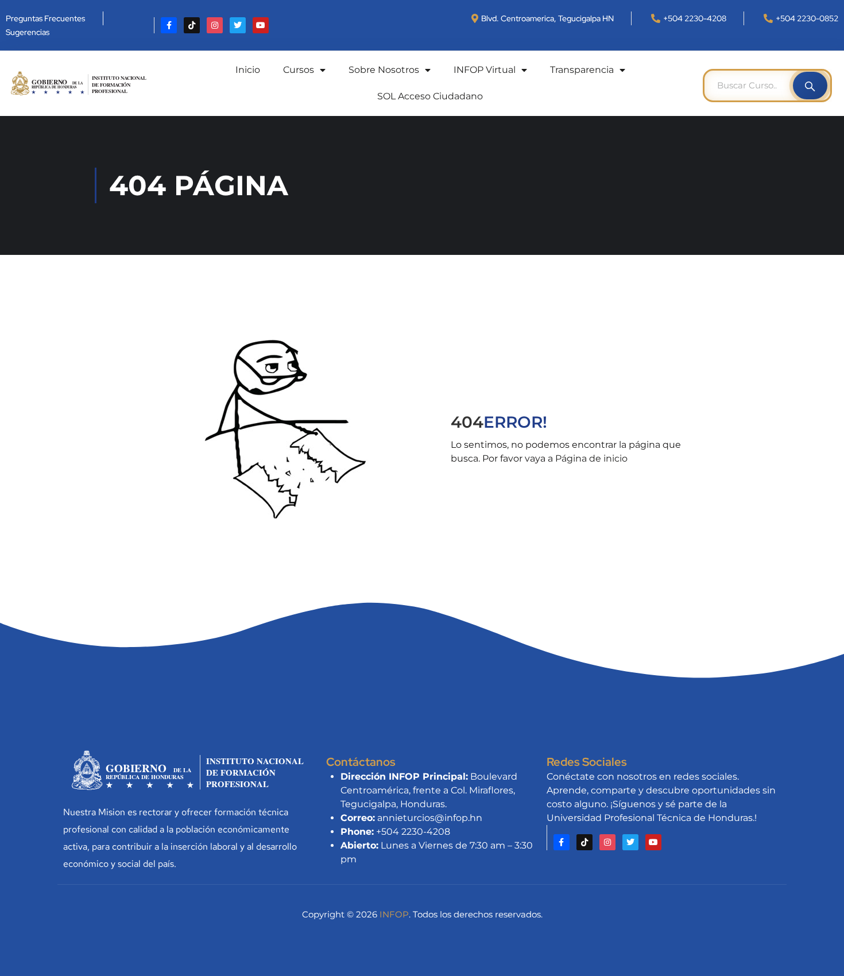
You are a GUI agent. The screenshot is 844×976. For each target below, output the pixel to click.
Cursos (298, 69)
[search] (810, 85)
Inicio (247, 69)
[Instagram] (215, 25)
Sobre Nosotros (384, 69)
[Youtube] (261, 25)
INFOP (394, 914)
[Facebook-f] (169, 25)
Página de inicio (591, 458)
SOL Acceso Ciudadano (430, 96)
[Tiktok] (192, 25)
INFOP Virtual (485, 69)
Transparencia (582, 69)
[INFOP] (81, 82)
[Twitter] (238, 25)
